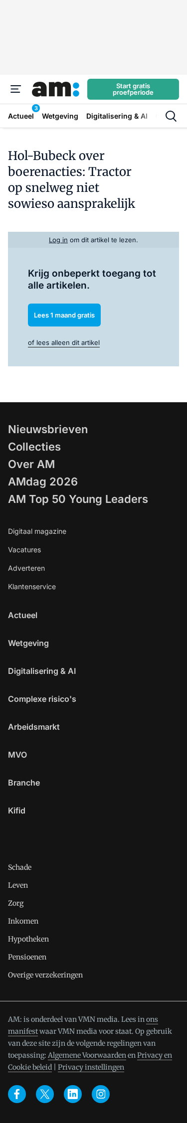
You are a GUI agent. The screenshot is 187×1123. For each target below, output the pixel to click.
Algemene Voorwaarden (87, 1055)
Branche (24, 783)
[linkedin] (73, 1094)
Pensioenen (27, 957)
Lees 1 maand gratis (64, 315)
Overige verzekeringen (45, 974)
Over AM (31, 464)
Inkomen (23, 921)
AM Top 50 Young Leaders (78, 498)
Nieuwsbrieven (48, 429)
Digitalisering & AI (42, 671)
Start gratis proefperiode (133, 89)
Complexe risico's (42, 699)
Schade (19, 867)
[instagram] (101, 1094)
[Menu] (16, 89)
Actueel (22, 615)
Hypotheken (28, 939)
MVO (17, 755)
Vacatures (24, 549)
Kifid (16, 810)
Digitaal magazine (37, 531)
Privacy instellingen (91, 1067)
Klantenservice (32, 586)
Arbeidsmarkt (34, 727)
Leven (18, 885)
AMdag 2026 (43, 481)
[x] (45, 1094)
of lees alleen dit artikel (64, 342)
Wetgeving (28, 643)
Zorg (15, 903)
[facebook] (17, 1094)
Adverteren (26, 568)
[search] (171, 116)
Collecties (34, 446)
